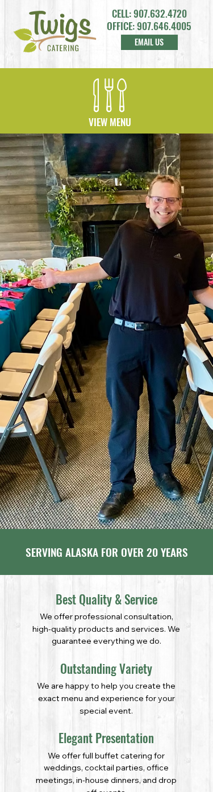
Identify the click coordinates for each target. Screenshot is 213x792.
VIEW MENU (110, 121)
